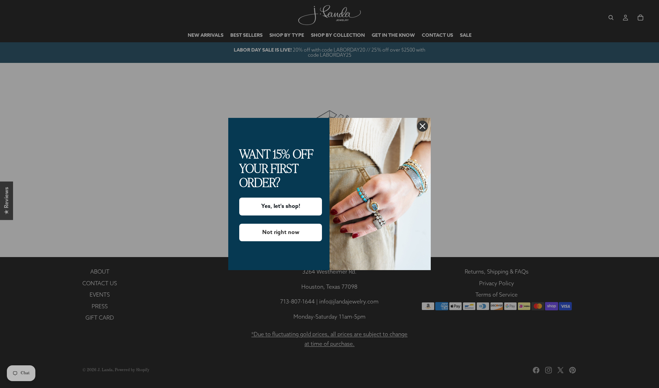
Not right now (280, 232)
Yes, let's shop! (280, 206)
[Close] (422, 126)
